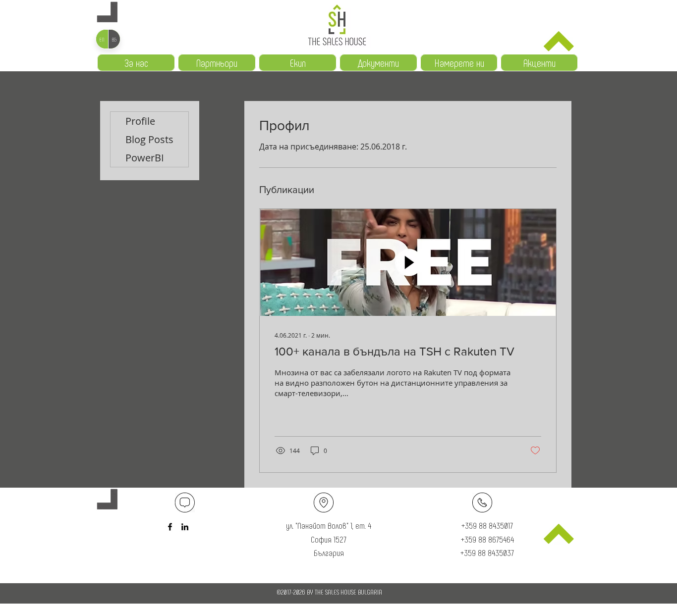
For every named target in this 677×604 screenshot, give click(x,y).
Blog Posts (149, 139)
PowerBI (144, 157)
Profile (140, 121)
